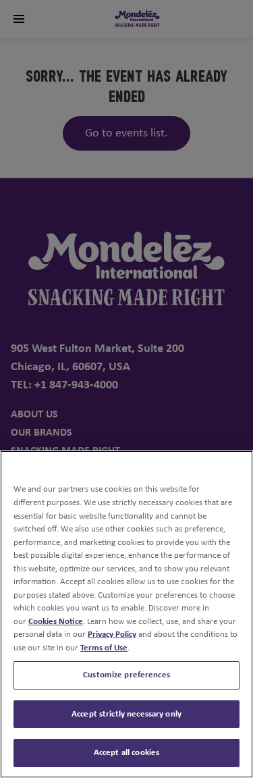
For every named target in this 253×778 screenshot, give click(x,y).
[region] (126, 614)
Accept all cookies (126, 752)
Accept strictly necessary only (126, 714)
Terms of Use (104, 648)
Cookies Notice (55, 621)
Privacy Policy (112, 634)
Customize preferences (126, 675)
